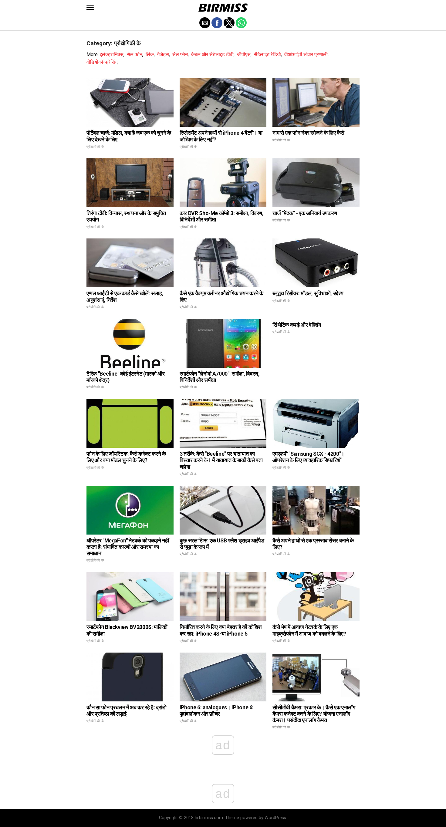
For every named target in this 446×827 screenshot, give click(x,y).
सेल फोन (134, 54)
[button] (90, 7)
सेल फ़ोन (180, 54)
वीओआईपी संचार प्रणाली (306, 54)
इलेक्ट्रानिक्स (111, 54)
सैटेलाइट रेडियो (267, 54)
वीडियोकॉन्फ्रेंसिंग (101, 62)
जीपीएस (244, 54)
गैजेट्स (163, 54)
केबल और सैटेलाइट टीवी (212, 54)
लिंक (150, 54)
